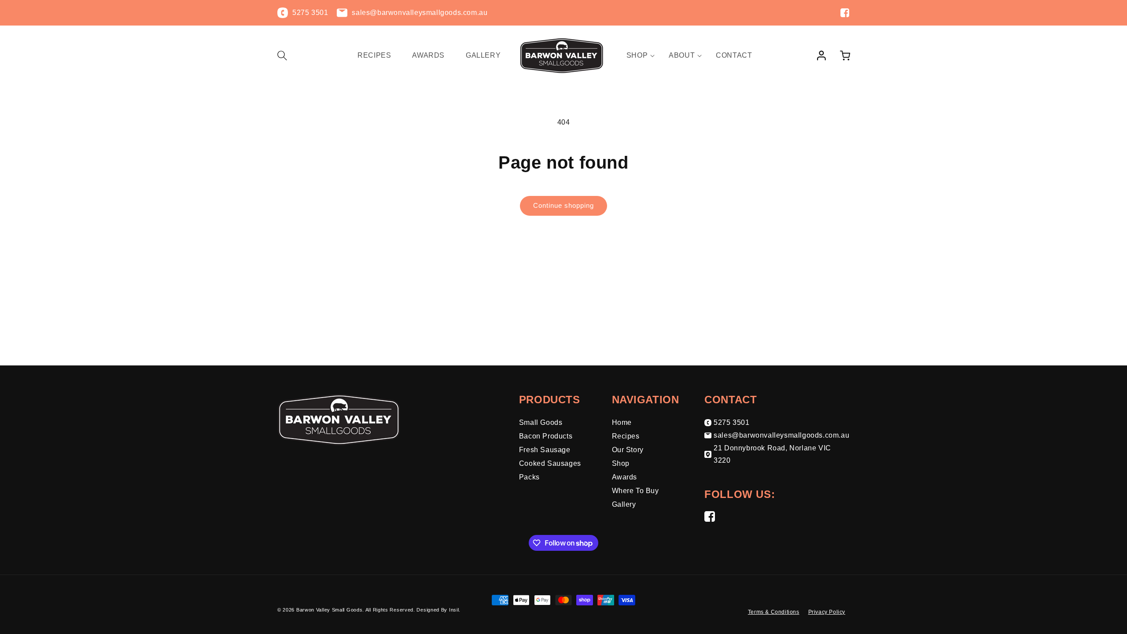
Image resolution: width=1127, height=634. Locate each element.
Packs (529, 477)
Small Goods (541, 422)
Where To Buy (635, 490)
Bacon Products (545, 436)
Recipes (626, 436)
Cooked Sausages (550, 463)
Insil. (454, 609)
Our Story (628, 449)
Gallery (624, 504)
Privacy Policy (826, 612)
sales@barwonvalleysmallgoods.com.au (781, 435)
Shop (621, 463)
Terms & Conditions (773, 612)
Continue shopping (563, 205)
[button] (287, 55)
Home (622, 422)
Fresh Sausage (545, 449)
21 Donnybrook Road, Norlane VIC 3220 (772, 454)
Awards (624, 477)
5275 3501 (731, 422)
